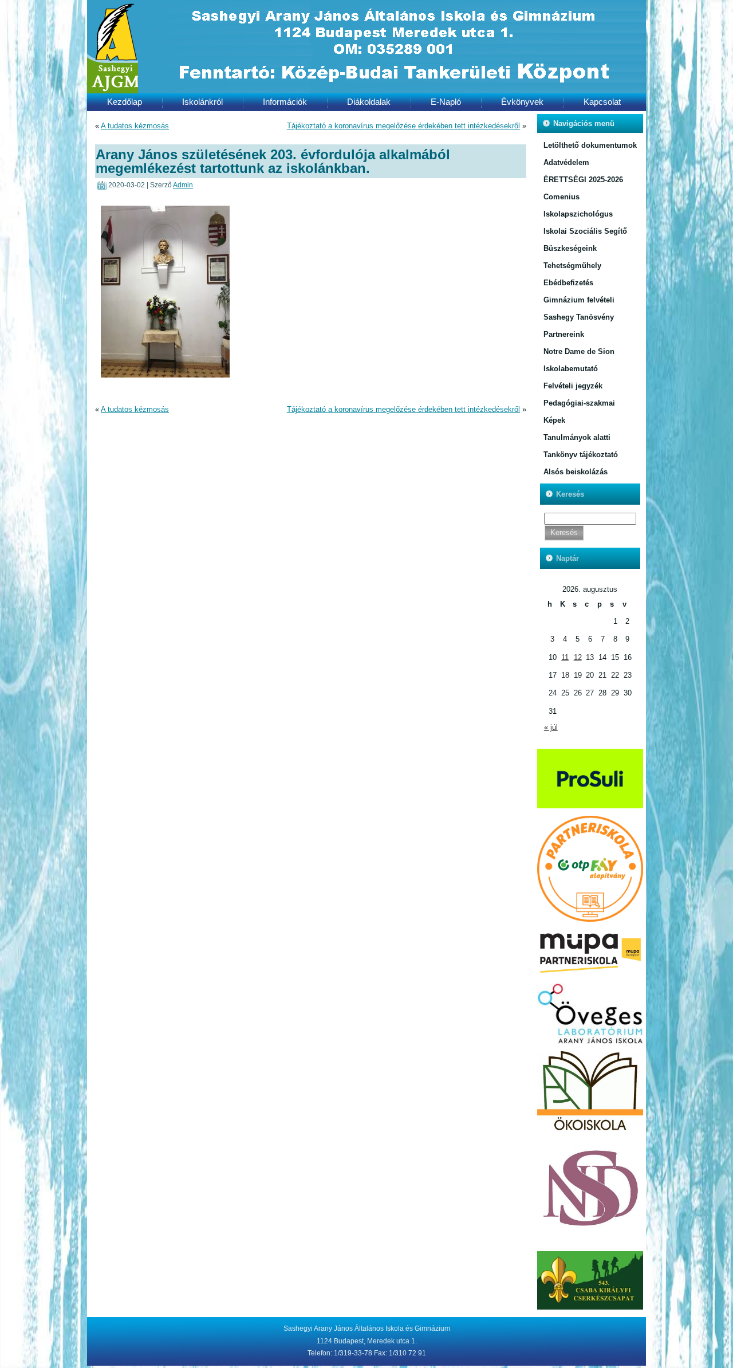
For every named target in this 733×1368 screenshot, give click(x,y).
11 (565, 657)
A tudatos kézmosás (135, 125)
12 (578, 657)
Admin (183, 185)
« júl (551, 727)
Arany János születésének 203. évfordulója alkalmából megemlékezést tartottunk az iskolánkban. (273, 161)
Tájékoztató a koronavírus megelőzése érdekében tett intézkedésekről (403, 125)
